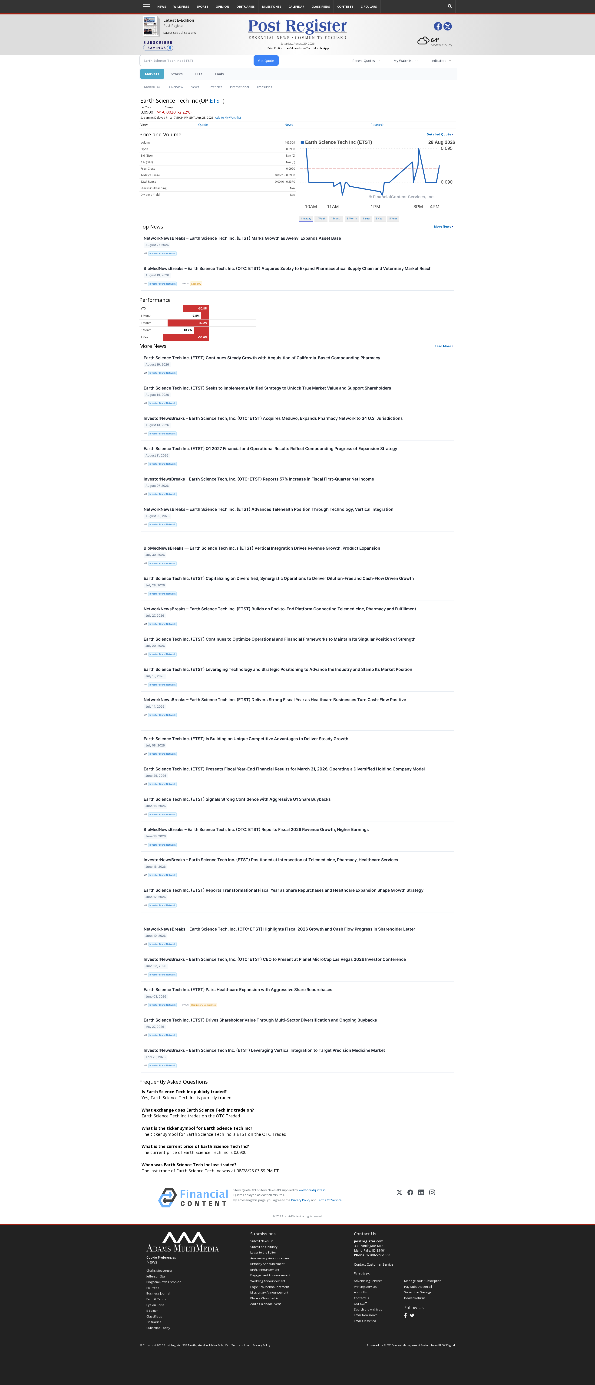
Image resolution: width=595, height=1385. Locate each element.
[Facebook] (410, 1198)
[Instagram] (432, 1198)
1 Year (366, 218)
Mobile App (321, 48)
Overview (176, 87)
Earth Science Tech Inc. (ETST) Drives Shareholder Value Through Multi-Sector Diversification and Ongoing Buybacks (260, 1020)
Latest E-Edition (178, 20)
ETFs (198, 74)
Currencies (214, 87)
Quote (203, 124)
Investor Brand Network (162, 253)
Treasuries (264, 87)
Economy (196, 283)
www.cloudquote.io (312, 1190)
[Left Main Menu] (146, 6)
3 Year (380, 218)
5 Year (393, 218)
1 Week (320, 218)
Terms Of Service (329, 1200)
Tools (219, 74)
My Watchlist (403, 60)
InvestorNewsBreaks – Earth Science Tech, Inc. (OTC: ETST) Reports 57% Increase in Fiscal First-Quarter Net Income (259, 479)
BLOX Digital (446, 1345)
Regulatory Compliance (203, 1005)
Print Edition (275, 48)
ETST (216, 100)
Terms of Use (240, 1345)
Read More (443, 346)
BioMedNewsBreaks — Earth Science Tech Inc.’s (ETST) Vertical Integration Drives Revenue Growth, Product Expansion (262, 548)
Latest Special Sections (179, 32)
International (239, 87)
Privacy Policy (300, 1200)
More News (442, 226)
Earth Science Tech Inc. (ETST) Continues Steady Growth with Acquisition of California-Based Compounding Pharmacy (262, 357)
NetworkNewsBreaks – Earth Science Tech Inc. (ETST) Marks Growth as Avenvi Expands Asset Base (242, 238)
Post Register (173, 25)
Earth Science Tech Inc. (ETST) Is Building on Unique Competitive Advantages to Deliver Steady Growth (246, 738)
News (195, 87)
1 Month (336, 218)
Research (377, 124)
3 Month (352, 218)
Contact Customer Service (373, 1264)
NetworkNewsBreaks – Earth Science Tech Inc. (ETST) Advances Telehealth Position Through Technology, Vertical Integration (268, 509)
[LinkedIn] (421, 1198)
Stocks (177, 74)
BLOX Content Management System (406, 1345)
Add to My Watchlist (228, 118)
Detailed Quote (439, 134)
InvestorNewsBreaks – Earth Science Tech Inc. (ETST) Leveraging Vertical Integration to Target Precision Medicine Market (264, 1050)
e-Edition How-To (298, 48)
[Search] (450, 6)
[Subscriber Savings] (192, 45)
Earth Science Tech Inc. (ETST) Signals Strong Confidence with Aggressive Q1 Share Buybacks (237, 799)
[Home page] (297, 29)
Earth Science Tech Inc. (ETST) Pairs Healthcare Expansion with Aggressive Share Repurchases (238, 989)
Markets (152, 74)
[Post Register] (150, 30)
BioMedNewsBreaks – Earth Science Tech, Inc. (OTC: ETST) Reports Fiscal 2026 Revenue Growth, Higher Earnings (256, 829)
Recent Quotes (363, 60)
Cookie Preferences (161, 1257)
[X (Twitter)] (399, 1198)
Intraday (306, 218)
